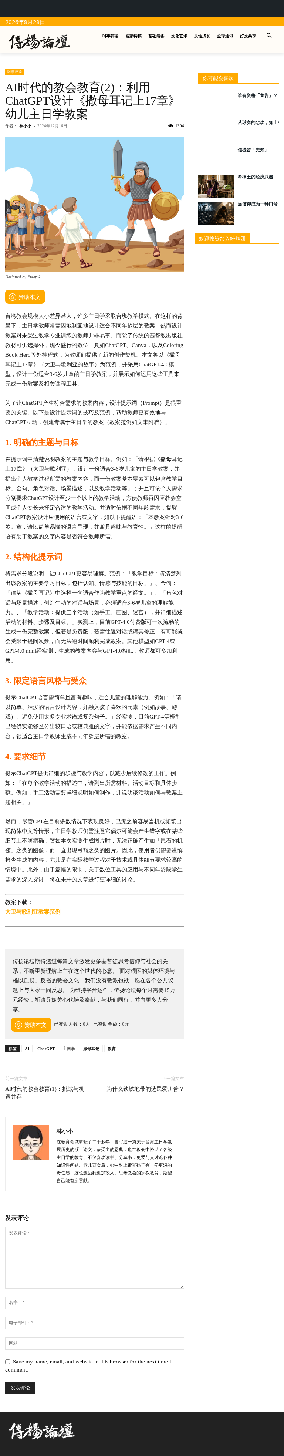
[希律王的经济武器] (216, 186)
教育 (112, 1048)
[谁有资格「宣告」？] (216, 105)
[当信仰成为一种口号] (216, 213)
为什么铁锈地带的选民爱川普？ (145, 1089)
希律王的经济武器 (255, 176)
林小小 (25, 126)
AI (27, 1048)
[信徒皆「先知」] (216, 159)
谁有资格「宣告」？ (258, 95)
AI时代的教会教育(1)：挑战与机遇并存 (44, 1093)
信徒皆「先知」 (253, 149)
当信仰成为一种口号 (258, 203)
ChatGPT (46, 1048)
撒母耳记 (91, 1048)
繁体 (55, 1434)
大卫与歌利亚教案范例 (33, 912)
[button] (269, 36)
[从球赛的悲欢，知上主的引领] (216, 132)
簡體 (67, 1434)
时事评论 (14, 72)
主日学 (69, 1048)
